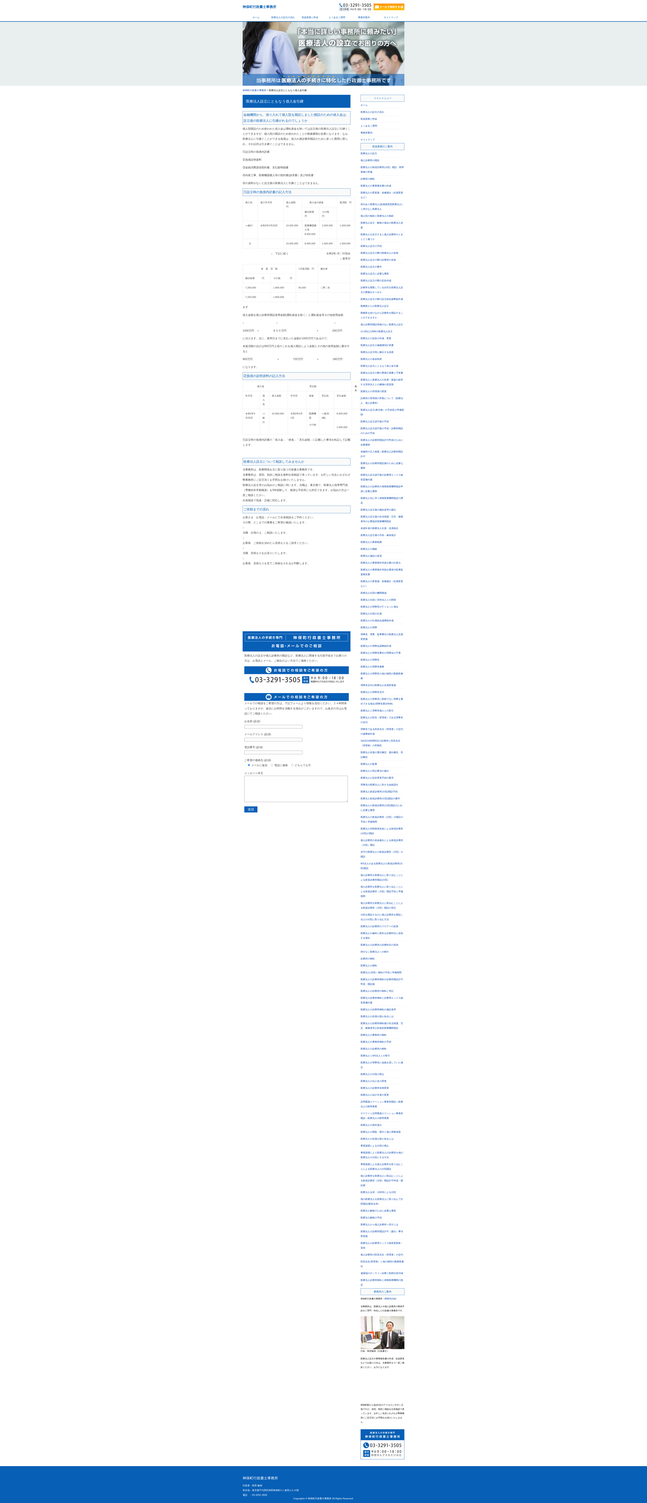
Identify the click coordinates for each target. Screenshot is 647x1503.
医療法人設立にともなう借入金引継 (274, 101)
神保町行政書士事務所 (259, 7)
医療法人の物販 (369, 549)
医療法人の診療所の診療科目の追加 (379, 944)
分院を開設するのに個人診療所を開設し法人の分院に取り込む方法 (382, 917)
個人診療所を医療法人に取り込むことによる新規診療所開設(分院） (382, 877)
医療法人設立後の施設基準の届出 (378, 509)
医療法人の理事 (369, 627)
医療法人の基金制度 (371, 359)
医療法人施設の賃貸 (371, 555)
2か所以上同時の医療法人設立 (377, 331)
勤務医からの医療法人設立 (375, 306)
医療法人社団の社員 (371, 613)
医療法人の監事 (369, 764)
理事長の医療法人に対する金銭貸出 (379, 784)
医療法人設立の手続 (371, 246)
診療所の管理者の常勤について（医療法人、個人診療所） (382, 400)
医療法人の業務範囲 (371, 542)
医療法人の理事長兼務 (372, 666)
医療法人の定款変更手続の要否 (377, 777)
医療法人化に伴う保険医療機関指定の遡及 (382, 500)
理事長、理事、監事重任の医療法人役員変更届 (382, 636)
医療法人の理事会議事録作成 (376, 646)
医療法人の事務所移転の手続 (376, 1041)
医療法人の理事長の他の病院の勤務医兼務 (382, 676)
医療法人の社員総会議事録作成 (377, 620)
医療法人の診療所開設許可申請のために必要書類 (382, 442)
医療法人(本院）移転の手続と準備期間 (381, 972)
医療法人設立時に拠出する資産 (377, 352)
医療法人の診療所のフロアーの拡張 (379, 926)
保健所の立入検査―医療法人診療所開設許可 (382, 454)
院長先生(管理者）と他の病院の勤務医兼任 (382, 1264)
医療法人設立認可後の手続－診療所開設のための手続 (382, 430)
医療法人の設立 (369, 153)
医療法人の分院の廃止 (372, 1074)
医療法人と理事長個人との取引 (377, 710)
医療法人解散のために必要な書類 (378, 1210)
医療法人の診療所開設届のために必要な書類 (382, 465)
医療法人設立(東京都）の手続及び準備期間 (382, 412)
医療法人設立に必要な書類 (375, 273)
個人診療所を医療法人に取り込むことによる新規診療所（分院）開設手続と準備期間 (382, 891)
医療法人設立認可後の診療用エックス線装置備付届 (382, 477)
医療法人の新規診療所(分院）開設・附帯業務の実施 (382, 169)
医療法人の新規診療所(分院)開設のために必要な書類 (381, 807)
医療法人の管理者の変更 (374, 391)
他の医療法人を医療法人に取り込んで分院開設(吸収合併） (382, 1201)
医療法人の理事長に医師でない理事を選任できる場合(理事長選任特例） (382, 701)
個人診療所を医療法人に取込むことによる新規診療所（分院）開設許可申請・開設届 (382, 1180)
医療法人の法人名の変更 (374, 1081)
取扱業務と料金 (310, 17)
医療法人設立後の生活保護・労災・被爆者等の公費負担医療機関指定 (382, 519)
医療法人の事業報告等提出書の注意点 (381, 562)
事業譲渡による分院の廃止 (375, 1145)
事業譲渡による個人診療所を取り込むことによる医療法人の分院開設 (382, 1166)
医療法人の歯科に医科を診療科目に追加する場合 (382, 935)
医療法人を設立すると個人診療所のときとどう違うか (382, 236)
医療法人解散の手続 (371, 1217)
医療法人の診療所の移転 (374, 1048)
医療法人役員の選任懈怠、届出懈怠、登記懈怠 (382, 754)
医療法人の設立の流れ (283, 17)
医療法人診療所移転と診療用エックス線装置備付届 (382, 1000)
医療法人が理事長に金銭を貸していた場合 (382, 1065)
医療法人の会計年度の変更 (375, 1094)
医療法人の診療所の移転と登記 (377, 991)
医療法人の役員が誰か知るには (377, 1016)
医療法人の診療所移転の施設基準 (378, 1009)
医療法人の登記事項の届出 (375, 771)
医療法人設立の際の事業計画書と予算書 (382, 372)
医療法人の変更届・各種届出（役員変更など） (382, 195)
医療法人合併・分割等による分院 (378, 1192)
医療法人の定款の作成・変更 (376, 338)
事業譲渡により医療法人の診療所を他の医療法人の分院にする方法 (382, 1155)
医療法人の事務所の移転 (374, 1035)
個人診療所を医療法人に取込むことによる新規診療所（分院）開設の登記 (382, 905)
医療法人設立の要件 (371, 266)
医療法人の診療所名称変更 (375, 1088)
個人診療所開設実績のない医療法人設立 (382, 324)
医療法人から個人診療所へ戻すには (379, 1224)
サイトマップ (391, 17)
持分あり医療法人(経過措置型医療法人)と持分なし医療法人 (381, 206)
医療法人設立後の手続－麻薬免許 (378, 535)
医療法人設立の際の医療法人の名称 (379, 253)
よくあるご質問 (337, 17)
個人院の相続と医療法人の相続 (377, 216)
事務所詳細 (390, 1299)
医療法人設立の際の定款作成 (376, 280)
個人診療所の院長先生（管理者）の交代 (382, 1254)
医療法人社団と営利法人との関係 (378, 599)
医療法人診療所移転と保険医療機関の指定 (382, 1282)
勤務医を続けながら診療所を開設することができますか (382, 315)
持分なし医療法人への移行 (375, 951)
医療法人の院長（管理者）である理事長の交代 (382, 720)
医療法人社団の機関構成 (374, 593)
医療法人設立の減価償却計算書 (377, 345)
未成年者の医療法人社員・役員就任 (379, 528)
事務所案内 (364, 17)
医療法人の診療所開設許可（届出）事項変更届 (382, 1233)
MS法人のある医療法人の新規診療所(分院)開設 (382, 866)
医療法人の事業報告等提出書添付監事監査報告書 (382, 572)
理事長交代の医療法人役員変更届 (378, 685)
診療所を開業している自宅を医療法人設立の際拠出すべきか (382, 289)
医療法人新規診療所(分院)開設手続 (379, 791)
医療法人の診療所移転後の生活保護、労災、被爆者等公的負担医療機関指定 (382, 1025)
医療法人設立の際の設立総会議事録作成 (382, 299)
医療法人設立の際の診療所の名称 (378, 259)
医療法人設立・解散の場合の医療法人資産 (382, 225)
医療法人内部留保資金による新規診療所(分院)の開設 (382, 831)
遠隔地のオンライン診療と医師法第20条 (382, 1273)
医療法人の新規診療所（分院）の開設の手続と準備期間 (382, 819)
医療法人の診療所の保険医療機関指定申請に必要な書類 (382, 489)
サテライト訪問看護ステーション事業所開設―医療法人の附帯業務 (382, 1115)
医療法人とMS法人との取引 (375, 1055)
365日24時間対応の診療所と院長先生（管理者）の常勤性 (380, 743)
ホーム (256, 17)
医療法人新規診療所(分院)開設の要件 (380, 798)
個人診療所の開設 (370, 160)
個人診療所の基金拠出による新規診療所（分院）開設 (382, 842)
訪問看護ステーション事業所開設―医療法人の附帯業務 (382, 1104)
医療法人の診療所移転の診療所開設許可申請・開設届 (382, 981)
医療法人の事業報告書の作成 (376, 185)
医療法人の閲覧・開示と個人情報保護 (381, 1132)
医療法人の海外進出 (371, 1125)
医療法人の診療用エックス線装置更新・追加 (382, 1245)
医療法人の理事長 (370, 659)
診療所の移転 (368, 178)
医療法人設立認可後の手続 (375, 421)
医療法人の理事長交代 (372, 692)
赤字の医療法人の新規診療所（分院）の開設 (382, 854)
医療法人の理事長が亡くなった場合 (379, 606)
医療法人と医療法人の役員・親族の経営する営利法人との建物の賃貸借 (382, 382)
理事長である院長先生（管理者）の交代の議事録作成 (382, 731)
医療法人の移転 (369, 965)
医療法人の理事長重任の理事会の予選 (381, 652)
